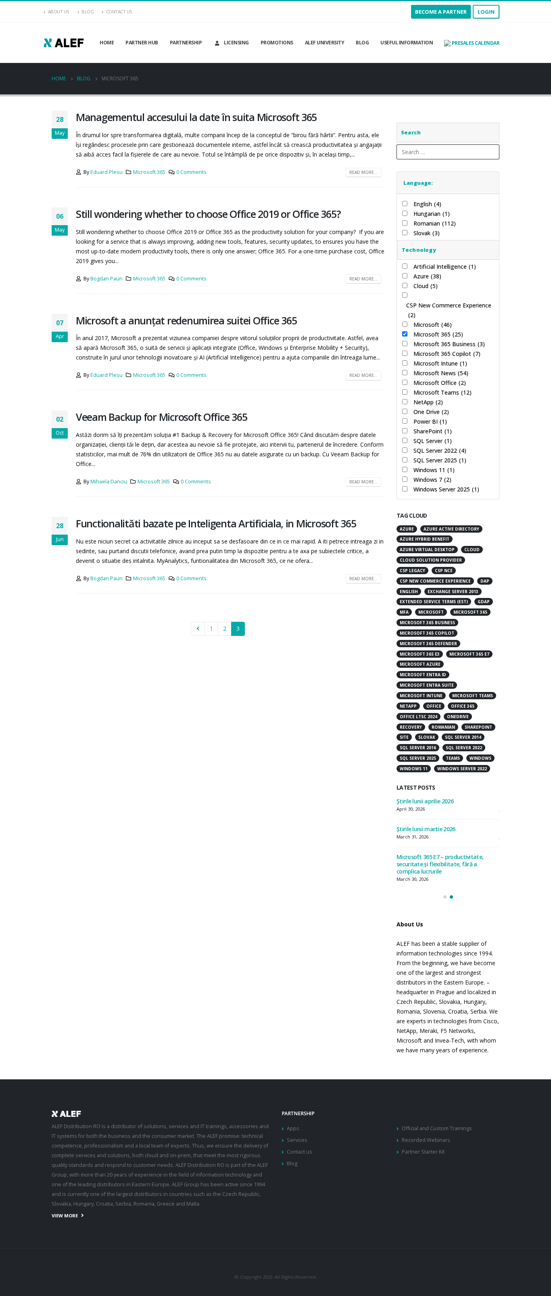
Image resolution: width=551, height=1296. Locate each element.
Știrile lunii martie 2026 (426, 829)
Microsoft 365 (149, 172)
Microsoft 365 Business (449, 344)
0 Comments (191, 172)
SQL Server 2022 (439, 450)
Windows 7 (432, 479)
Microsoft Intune (440, 363)
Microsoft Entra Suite (427, 685)
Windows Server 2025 (446, 489)
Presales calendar (475, 43)
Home (107, 42)
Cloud (425, 286)
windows (480, 758)
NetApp (428, 402)
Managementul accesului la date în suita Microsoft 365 (196, 117)
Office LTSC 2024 (418, 716)
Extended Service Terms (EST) (434, 601)
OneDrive (458, 716)
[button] (445, 897)
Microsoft (432, 324)
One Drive (431, 412)
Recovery (411, 727)
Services (297, 1140)
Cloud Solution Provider (431, 560)
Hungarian (431, 213)
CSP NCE (444, 570)
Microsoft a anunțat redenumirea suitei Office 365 (186, 320)
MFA (404, 612)
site (404, 737)
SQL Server (432, 441)
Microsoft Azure (420, 664)
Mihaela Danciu (108, 481)
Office (433, 706)
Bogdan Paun (106, 278)
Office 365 (462, 706)
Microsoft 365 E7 (469, 654)
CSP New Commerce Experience (448, 310)
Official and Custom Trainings (437, 1128)
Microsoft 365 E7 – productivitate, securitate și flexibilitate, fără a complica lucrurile (440, 864)
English (427, 204)
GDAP (484, 601)
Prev (198, 629)
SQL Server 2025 (439, 460)
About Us (58, 11)
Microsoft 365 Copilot (446, 353)
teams (453, 758)
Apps (293, 1128)
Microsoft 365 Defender (428, 643)
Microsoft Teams (442, 392)
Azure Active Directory (451, 529)
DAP (484, 581)
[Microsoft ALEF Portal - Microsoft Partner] (64, 42)
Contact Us (119, 11)
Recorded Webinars (426, 1140)
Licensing (236, 42)
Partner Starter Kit (423, 1151)
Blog (87, 11)
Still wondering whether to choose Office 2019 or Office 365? (208, 214)
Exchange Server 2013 (453, 591)
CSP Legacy (412, 570)
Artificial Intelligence (444, 266)
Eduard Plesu (106, 172)
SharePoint (432, 431)
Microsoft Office (439, 383)
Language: (418, 182)
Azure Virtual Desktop (427, 549)
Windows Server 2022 (462, 768)
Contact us (299, 1151)
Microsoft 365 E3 (420, 654)
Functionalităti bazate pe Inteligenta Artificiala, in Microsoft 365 (216, 523)
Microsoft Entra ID (423, 674)
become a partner (441, 11)
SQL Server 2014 (463, 737)
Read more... (363, 172)
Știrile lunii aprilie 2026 (425, 801)
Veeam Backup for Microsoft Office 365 (161, 417)
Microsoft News (440, 373)
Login (486, 11)
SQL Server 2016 (418, 747)
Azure (427, 276)
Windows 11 (434, 470)
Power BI (430, 421)
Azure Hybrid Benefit (424, 539)
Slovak (426, 233)
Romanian (434, 223)
